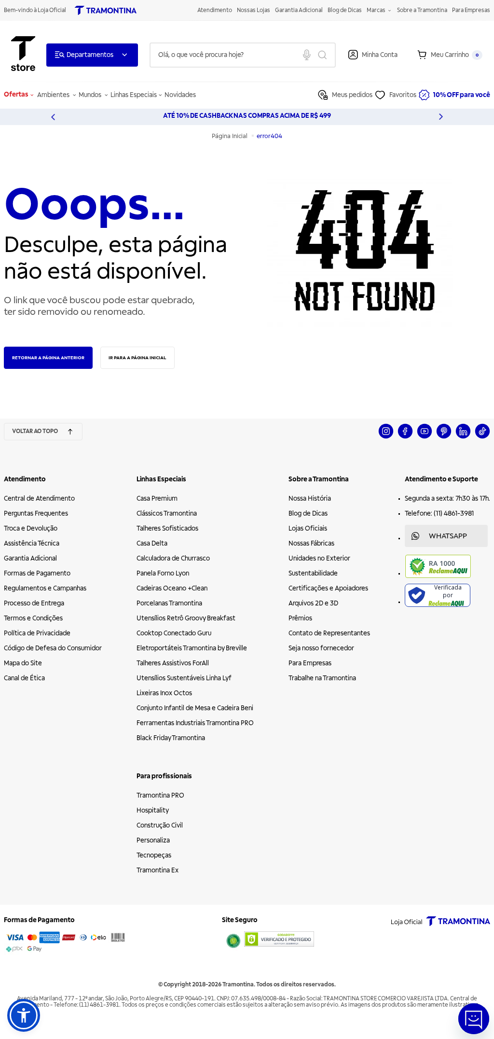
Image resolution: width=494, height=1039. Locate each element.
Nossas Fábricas (311, 543)
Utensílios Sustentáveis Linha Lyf (184, 678)
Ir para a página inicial (137, 357)
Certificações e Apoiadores (328, 588)
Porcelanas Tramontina (169, 603)
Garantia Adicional (299, 10)
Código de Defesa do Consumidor (53, 648)
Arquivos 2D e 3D (313, 603)
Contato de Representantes (329, 633)
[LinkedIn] (463, 437)
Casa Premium (157, 498)
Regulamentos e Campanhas (45, 588)
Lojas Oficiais (307, 528)
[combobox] (243, 55)
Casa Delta (152, 543)
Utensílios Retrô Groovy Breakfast (186, 618)
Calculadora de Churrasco (173, 558)
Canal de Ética (24, 678)
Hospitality (153, 810)
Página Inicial (230, 136)
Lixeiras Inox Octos (164, 693)
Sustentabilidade (313, 573)
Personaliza (153, 840)
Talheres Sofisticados (167, 528)
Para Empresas (471, 10)
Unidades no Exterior (319, 558)
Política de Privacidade (37, 633)
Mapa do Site (23, 663)
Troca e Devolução (30, 528)
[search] (243, 55)
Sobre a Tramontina (422, 10)
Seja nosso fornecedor (321, 648)
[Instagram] (386, 437)
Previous (53, 117)
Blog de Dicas (345, 10)
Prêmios (300, 618)
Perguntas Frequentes (36, 513)
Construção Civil (160, 825)
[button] (24, 1015)
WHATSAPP (448, 536)
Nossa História (309, 498)
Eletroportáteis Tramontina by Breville (192, 648)
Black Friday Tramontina (171, 738)
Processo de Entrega (34, 603)
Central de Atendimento (39, 498)
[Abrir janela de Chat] (473, 1018)
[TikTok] (482, 437)
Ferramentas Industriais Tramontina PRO (195, 723)
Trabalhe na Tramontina (322, 678)
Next (441, 117)
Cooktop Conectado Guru (174, 633)
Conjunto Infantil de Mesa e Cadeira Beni (195, 708)
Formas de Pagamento (37, 573)
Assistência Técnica (31, 543)
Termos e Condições (33, 618)
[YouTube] (424, 437)
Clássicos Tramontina (167, 513)
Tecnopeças (154, 855)
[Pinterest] (444, 437)
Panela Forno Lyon (163, 573)
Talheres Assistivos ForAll (173, 663)
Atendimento (214, 10)
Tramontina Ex (157, 870)
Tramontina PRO (160, 795)
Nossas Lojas (253, 10)
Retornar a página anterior (48, 357)
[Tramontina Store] (23, 54)
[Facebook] (405, 437)
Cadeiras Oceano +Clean (172, 588)
